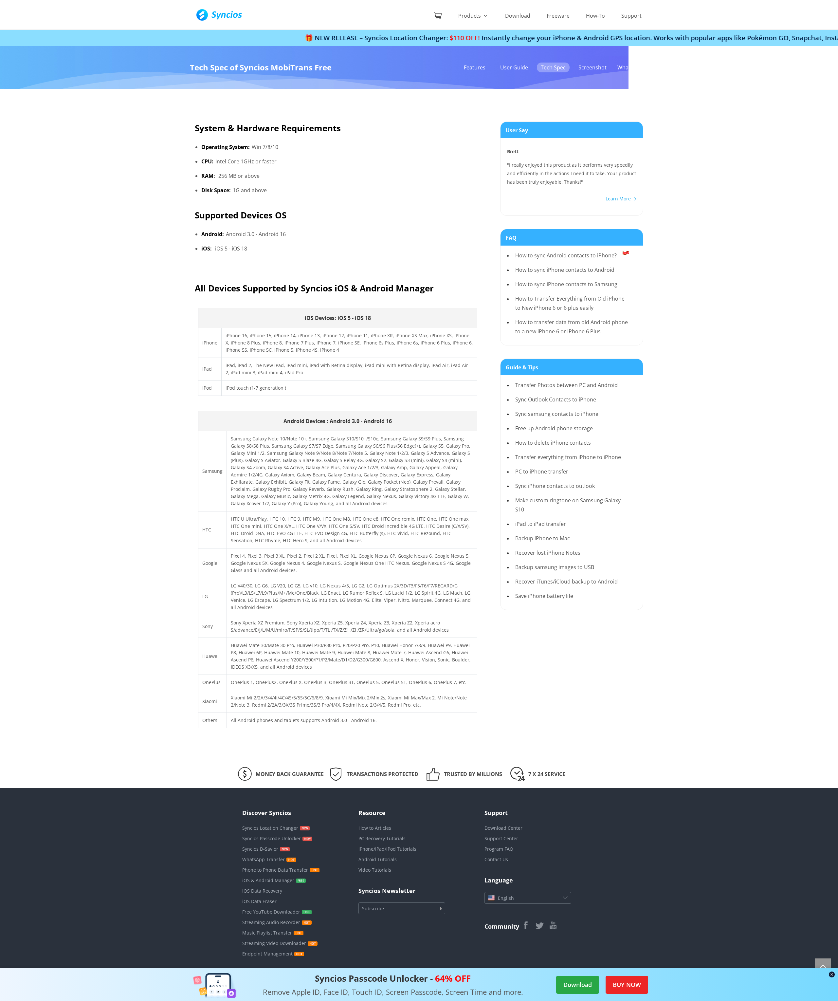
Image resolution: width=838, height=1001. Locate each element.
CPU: (207, 161)
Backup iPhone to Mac (542, 538)
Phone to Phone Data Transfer (275, 870)
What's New (632, 67)
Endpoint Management (267, 954)
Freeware (558, 15)
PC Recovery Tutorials (382, 838)
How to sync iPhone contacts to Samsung (566, 284)
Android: (212, 234)
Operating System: (225, 147)
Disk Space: (216, 190)
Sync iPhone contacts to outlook (555, 486)
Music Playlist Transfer (267, 933)
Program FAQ (498, 849)
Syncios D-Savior (260, 849)
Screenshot (592, 67)
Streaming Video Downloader (274, 943)
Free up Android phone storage (554, 428)
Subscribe (373, 908)
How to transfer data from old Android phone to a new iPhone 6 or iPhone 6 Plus (571, 327)
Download (517, 15)
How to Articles (374, 828)
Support (631, 15)
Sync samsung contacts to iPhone (556, 413)
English (506, 898)
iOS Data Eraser (259, 901)
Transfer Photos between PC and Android (566, 385)
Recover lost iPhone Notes (547, 552)
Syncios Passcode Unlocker (271, 838)
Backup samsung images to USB (554, 567)
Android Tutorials (377, 859)
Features (474, 67)
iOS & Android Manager (268, 880)
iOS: (206, 248)
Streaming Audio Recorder (271, 922)
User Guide (514, 67)
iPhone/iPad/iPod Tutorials (387, 849)
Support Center (501, 838)
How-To (595, 15)
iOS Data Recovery (262, 891)
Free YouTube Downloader (271, 912)
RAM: (208, 175)
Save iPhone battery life (544, 596)
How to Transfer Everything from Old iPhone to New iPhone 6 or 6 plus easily (570, 303)
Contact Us (496, 859)
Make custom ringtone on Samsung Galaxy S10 (568, 505)
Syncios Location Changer (270, 828)
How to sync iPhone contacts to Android (564, 269)
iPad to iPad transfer (540, 524)
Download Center (503, 828)
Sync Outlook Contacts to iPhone (555, 399)
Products (470, 15)
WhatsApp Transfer (263, 859)
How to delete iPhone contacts (553, 442)
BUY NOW (627, 985)
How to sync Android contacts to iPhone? (566, 255)
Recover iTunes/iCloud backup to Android (566, 581)
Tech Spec (553, 67)
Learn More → (621, 198)
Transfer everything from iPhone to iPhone (568, 457)
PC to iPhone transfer (541, 471)
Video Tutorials (374, 870)
